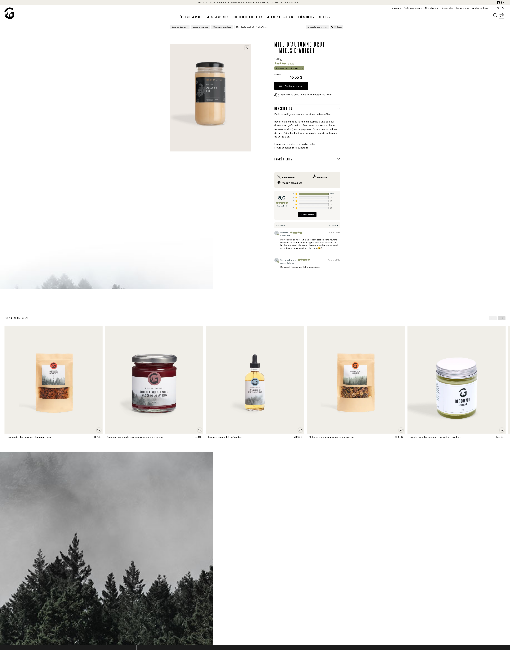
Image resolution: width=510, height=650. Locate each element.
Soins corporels (218, 17)
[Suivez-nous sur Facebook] (498, 2)
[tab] (307, 108)
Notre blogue (431, 8)
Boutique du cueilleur (247, 17)
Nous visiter (447, 8)
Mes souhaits (481, 8)
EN (503, 8)
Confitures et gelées (222, 27)
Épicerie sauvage (191, 17)
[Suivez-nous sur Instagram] (502, 2)
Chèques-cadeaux (413, 8)
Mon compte (462, 8)
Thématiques (306, 17)
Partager (338, 27)
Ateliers (324, 17)
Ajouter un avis (307, 215)
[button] (495, 15)
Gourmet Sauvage (180, 27)
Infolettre (396, 8)
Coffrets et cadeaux (280, 17)
